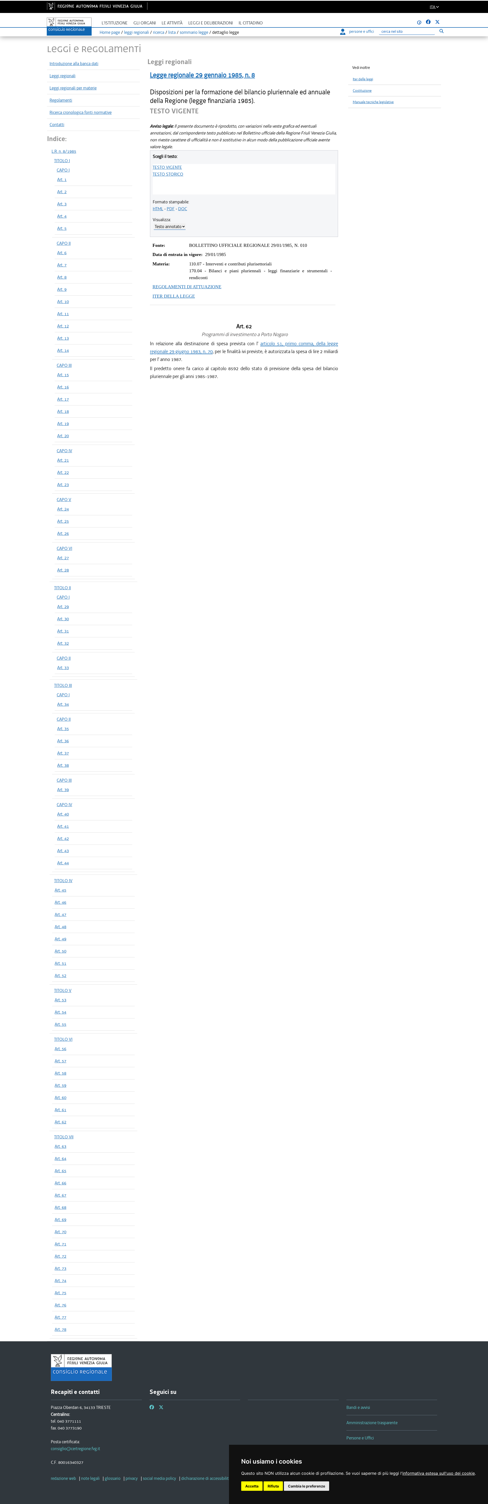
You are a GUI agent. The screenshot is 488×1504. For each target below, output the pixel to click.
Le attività (172, 23)
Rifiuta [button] (273, 1486)
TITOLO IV (63, 880)
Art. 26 (63, 533)
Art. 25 (63, 521)
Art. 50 (60, 951)
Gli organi (144, 23)
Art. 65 (60, 1171)
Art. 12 (63, 326)
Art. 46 (60, 902)
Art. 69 (60, 1219)
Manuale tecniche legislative (373, 102)
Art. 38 (63, 765)
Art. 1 (62, 179)
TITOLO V (62, 990)
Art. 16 (63, 387)
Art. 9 (62, 289)
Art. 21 (63, 460)
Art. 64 (60, 1158)
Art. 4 (62, 216)
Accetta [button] (251, 1486)
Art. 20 (63, 436)
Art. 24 (63, 509)
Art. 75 (60, 1293)
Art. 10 (63, 301)
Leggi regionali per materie (73, 88)
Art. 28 (63, 570)
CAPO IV (64, 451)
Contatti (57, 124)
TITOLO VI (63, 1039)
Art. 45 (60, 890)
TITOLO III (63, 685)
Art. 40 (63, 814)
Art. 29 (63, 606)
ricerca (158, 32)
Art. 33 (63, 667)
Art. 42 (63, 838)
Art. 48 (60, 926)
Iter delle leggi (363, 79)
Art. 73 (60, 1268)
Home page (110, 32)
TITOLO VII (63, 1137)
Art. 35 (63, 728)
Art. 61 (60, 1109)
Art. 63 (60, 1146)
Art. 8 (62, 277)
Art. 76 (60, 1305)
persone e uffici (361, 31)
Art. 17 (63, 399)
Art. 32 (63, 643)
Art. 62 (60, 1122)
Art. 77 (60, 1317)
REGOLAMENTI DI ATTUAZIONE (186, 286)
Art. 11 (63, 314)
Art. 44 (63, 863)
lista (172, 32)
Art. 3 (62, 204)
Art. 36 (63, 741)
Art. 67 (60, 1195)
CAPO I (63, 170)
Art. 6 (62, 252)
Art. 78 (60, 1329)
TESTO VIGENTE (167, 167)
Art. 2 (62, 191)
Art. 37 (63, 753)
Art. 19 (63, 423)
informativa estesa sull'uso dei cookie (438, 1473)
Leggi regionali (62, 76)
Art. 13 (63, 338)
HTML (158, 209)
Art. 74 (60, 1280)
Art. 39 (63, 789)
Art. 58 (60, 1073)
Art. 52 (60, 975)
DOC (182, 209)
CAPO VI (64, 548)
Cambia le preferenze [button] (306, 1486)
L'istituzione (115, 23)
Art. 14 (63, 350)
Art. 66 (60, 1183)
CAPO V (64, 499)
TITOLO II (62, 588)
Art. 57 (60, 1061)
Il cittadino (251, 23)
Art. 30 (63, 619)
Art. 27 (63, 558)
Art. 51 (60, 963)
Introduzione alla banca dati (74, 63)
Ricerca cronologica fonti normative (81, 112)
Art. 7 (62, 265)
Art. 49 (60, 939)
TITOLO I (62, 160)
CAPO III (64, 365)
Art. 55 (60, 1024)
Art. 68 (60, 1207)
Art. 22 (63, 472)
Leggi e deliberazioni (210, 23)
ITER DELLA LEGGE (173, 296)
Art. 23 (63, 484)
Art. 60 (60, 1097)
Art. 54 (60, 1012)
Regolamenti (61, 100)
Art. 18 (63, 411)
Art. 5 (62, 228)
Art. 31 (63, 631)
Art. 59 (60, 1085)
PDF (171, 209)
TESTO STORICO (168, 174)
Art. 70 (60, 1232)
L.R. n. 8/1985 (64, 151)
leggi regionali (136, 32)
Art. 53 (60, 1000)
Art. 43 (63, 850)
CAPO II (64, 243)
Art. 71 (60, 1244)
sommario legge (194, 32)
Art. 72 (60, 1256)
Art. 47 (60, 914)
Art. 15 (63, 375)
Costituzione (362, 90)
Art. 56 (60, 1048)
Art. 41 (63, 826)
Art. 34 (63, 704)
